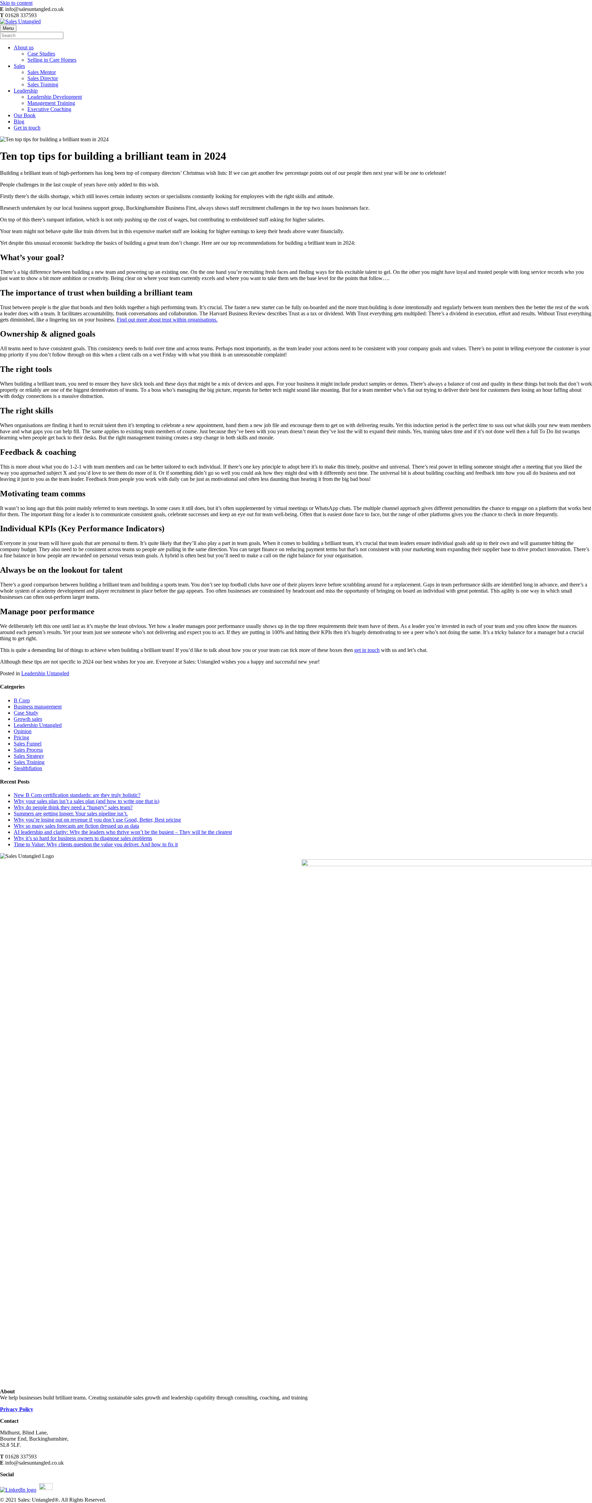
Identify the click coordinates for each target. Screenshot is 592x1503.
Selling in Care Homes (51, 60)
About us (24, 47)
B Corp (22, 700)
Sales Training (42, 84)
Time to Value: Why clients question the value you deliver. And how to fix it (96, 844)
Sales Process (28, 750)
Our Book (25, 115)
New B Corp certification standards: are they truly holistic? (77, 795)
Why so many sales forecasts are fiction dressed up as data (76, 826)
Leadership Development (54, 97)
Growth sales (28, 719)
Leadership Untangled (45, 673)
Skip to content (16, 3)
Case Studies (41, 54)
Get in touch (27, 128)
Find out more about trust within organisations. (167, 320)
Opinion (23, 731)
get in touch (367, 650)
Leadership (26, 91)
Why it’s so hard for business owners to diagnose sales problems (83, 838)
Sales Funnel (27, 744)
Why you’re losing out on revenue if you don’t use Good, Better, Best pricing (97, 820)
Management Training (51, 103)
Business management (38, 707)
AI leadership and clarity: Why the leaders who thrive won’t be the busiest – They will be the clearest (123, 832)
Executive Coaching (49, 109)
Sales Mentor (41, 72)
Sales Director (42, 78)
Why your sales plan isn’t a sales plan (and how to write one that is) (86, 801)
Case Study (26, 713)
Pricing (21, 737)
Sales (19, 66)
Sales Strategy (29, 756)
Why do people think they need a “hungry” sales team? (73, 807)
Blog (19, 121)
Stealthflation (28, 768)
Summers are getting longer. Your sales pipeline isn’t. (71, 813)
